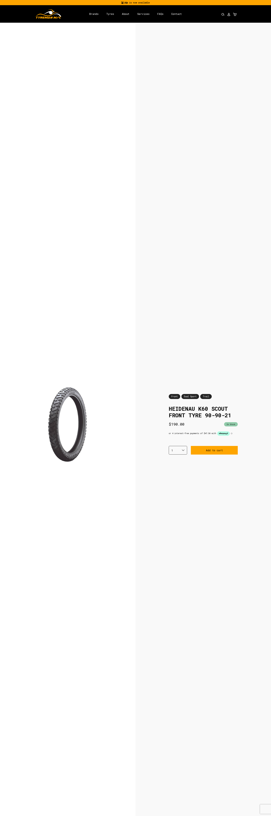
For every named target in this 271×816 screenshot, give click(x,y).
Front (174, 396)
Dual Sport (190, 396)
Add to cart (214, 450)
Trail (206, 396)
